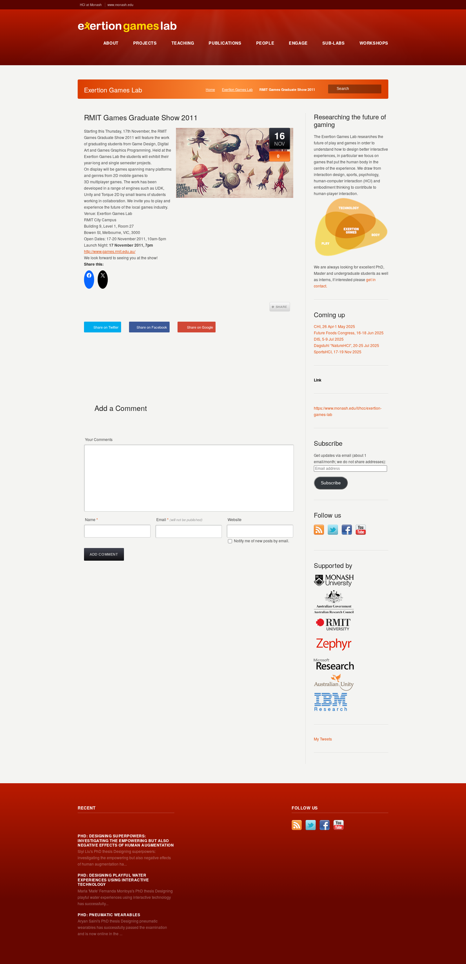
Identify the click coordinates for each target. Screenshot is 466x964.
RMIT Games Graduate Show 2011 (141, 117)
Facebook (347, 530)
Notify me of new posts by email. (261, 540)
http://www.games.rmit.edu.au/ (109, 251)
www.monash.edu (120, 5)
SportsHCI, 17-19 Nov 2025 (337, 351)
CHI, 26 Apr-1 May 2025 (334, 326)
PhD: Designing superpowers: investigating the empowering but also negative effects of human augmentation (126, 840)
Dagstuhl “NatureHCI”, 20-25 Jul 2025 (346, 345)
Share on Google (200, 327)
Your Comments (99, 439)
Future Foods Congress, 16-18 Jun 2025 (349, 332)
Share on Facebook (152, 327)
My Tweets (323, 738)
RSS (319, 530)
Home (210, 89)
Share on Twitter (106, 327)
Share (279, 307)
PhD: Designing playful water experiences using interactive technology (113, 879)
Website (235, 519)
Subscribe (331, 483)
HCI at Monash (91, 5)
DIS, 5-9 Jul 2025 (329, 339)
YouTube (361, 530)
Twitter (333, 530)
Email (179, 519)
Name (91, 519)
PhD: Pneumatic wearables (109, 914)
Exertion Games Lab (237, 89)
